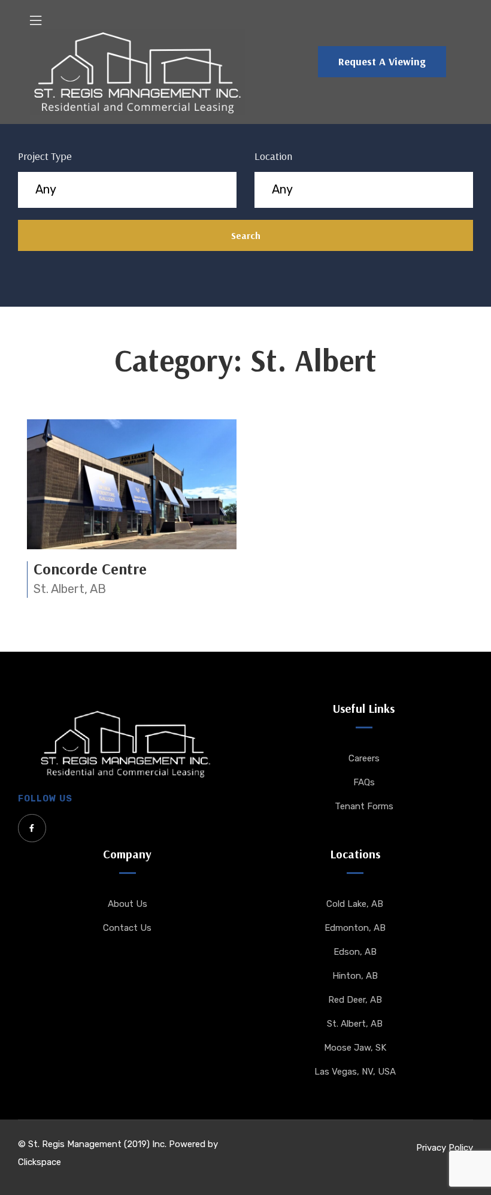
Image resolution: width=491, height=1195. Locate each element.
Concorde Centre (90, 569)
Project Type (45, 156)
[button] (382, 61)
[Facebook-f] (32, 828)
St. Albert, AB (70, 589)
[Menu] (35, 20)
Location (273, 156)
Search (245, 235)
